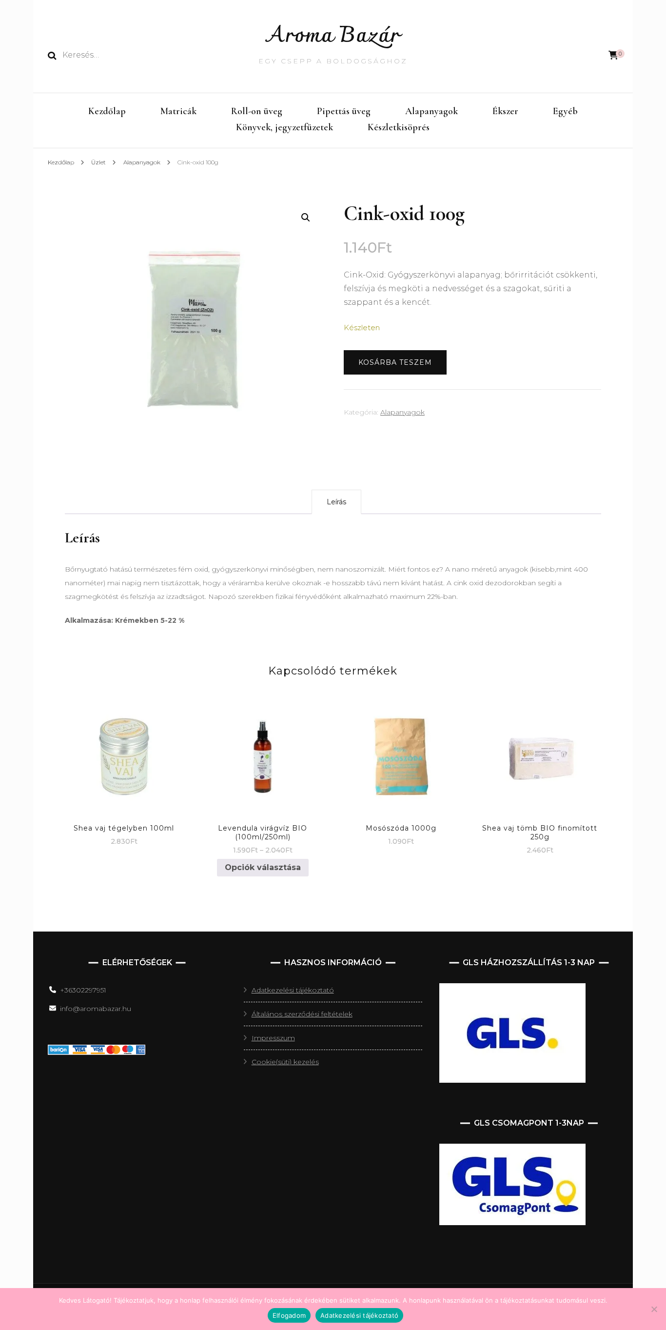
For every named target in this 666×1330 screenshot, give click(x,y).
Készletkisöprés (399, 127)
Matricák (178, 111)
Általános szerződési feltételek (302, 1014)
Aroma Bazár (332, 36)
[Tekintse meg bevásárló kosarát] (613, 55)
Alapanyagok (431, 111)
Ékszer (505, 111)
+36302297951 (83, 990)
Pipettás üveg (344, 111)
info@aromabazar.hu (95, 1008)
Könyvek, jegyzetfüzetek (284, 127)
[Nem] (654, 1309)
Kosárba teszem (395, 362)
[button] (305, 217)
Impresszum (273, 1037)
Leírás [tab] (336, 501)
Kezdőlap (107, 111)
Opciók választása (263, 867)
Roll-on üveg (256, 111)
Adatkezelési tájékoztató (293, 990)
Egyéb (565, 111)
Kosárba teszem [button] (124, 747)
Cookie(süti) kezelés (285, 1061)
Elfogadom (289, 1315)
